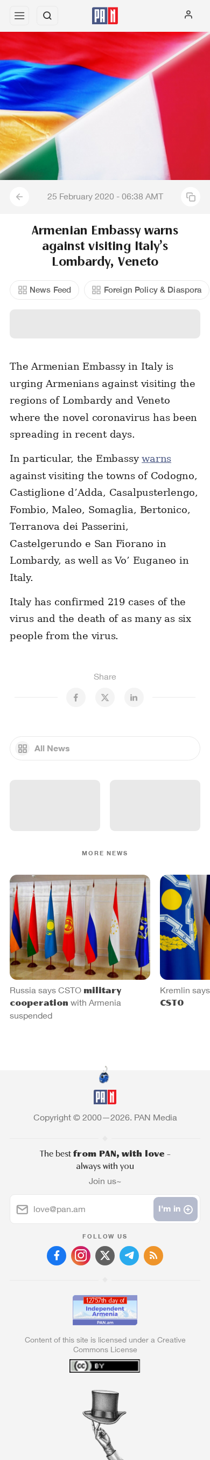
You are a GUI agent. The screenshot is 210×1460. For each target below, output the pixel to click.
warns (156, 458)
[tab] (83, 1394)
